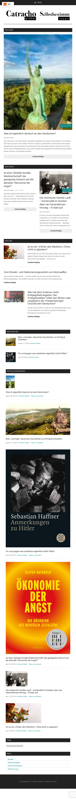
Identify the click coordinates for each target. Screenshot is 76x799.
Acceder (10, 759)
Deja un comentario (37, 396)
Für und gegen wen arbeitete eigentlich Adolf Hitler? (42, 353)
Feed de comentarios (15, 766)
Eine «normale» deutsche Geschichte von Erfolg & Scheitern (34, 439)
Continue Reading (41, 157)
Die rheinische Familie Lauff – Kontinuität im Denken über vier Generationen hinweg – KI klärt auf (34, 691)
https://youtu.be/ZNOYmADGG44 (15, 746)
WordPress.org (13, 769)
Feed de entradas (14, 762)
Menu (39, 2)
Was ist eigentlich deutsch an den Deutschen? (30, 133)
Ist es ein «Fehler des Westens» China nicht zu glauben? (49, 248)
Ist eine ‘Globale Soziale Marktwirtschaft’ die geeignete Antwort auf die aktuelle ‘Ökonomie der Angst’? (19, 179)
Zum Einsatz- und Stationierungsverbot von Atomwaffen (35, 272)
